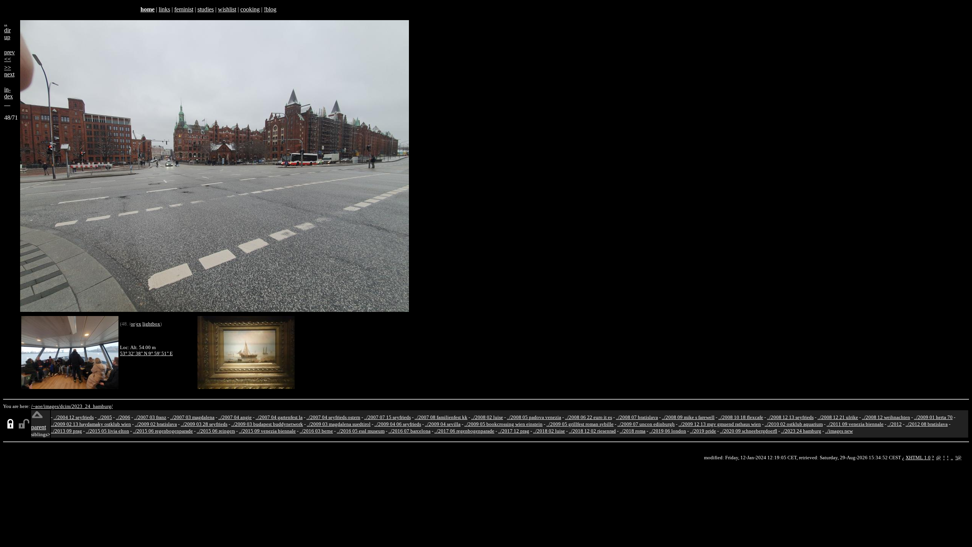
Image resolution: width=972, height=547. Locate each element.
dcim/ (66, 406)
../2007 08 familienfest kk (441, 417)
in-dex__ (8, 96)
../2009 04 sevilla (443, 424)
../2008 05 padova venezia (534, 417)
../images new (839, 431)
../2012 (894, 424)
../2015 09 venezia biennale (267, 431)
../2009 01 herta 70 (933, 417)
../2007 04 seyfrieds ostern (333, 417)
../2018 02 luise (549, 431)
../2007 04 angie (235, 417)
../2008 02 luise (487, 417)
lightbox (151, 324)
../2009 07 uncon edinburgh (646, 424)
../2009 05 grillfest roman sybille (580, 424)
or (133, 324)
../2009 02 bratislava (156, 424)
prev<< (9, 55)
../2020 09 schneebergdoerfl (748, 431)
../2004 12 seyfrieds (74, 417)
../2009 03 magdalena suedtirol (339, 424)
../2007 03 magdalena (192, 417)
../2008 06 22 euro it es (588, 417)
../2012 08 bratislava (927, 424)
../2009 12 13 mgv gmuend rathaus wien (720, 424)
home (147, 9)
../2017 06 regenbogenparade (464, 431)
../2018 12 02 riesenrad (592, 431)
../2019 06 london (667, 431)
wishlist (227, 9)
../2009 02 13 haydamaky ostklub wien (91, 424)
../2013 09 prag (66, 431)
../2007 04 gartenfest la (279, 417)
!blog (270, 9)
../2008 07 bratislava (637, 417)
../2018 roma (632, 431)
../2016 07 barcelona (409, 431)
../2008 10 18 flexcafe (740, 417)
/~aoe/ (37, 406)
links (164, 9)
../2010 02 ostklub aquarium (794, 424)
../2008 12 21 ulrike (837, 417)
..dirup (7, 30)
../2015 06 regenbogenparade (163, 431)
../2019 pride (703, 431)
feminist (183, 9)
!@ (958, 457)
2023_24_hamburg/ (92, 406)
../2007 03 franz (150, 417)
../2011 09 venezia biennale (855, 424)
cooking (250, 9)
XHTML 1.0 (918, 457)
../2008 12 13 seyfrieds (790, 417)
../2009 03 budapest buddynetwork (267, 424)
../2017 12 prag (513, 431)
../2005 (105, 417)
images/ (52, 406)
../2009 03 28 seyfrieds (204, 424)
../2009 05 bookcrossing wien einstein (503, 424)
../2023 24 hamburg (801, 431)
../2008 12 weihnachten (886, 417)
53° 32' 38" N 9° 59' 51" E (146, 353)
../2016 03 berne (316, 431)
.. (952, 457)
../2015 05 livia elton (107, 431)
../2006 (123, 417)
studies (205, 9)
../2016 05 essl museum (361, 431)
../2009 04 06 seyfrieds (397, 424)
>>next (9, 70)
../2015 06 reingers (216, 431)
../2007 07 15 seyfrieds (387, 417)
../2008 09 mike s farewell (688, 417)
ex (138, 324)
